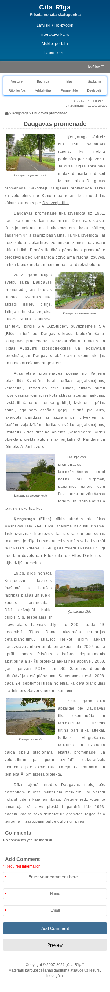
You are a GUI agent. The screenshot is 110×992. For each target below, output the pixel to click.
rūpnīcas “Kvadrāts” (24, 297)
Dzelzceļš (94, 90)
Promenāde (69, 90)
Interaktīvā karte (55, 34)
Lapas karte (55, 53)
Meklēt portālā (55, 44)
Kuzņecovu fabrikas (28, 581)
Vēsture (17, 81)
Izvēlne (94, 67)
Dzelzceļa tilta (55, 203)
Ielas (69, 81)
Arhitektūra (43, 90)
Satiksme (94, 81)
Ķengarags (20, 113)
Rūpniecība (17, 90)
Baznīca (43, 81)
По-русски (63, 25)
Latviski (44, 25)
